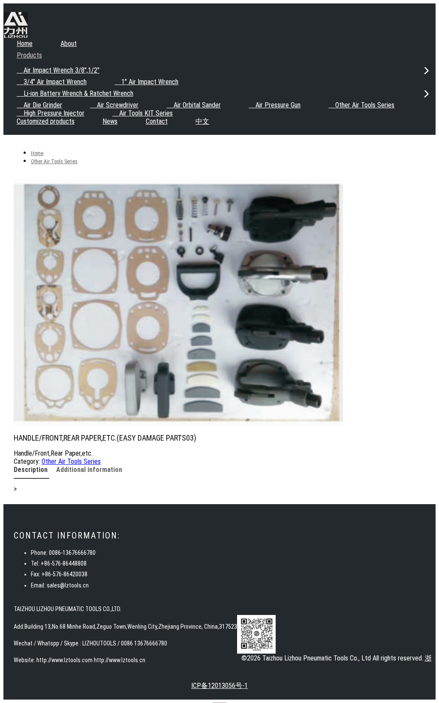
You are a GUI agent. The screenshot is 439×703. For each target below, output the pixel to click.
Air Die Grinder (43, 105)
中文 (202, 121)
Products (29, 55)
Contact (157, 121)
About (68, 44)
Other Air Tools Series (364, 105)
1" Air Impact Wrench (149, 82)
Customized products (46, 121)
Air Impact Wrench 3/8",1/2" (61, 70)
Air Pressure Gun (278, 105)
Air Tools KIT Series (146, 113)
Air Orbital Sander (197, 105)
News (109, 121)
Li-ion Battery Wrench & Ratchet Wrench (78, 93)
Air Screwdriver (117, 105)
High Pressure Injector (54, 113)
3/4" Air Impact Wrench (55, 82)
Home (25, 44)
